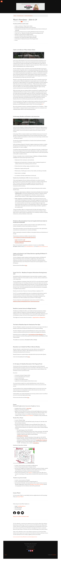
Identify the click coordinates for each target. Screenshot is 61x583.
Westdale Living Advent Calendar (36, 484)
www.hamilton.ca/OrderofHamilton (36, 334)
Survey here (28, 408)
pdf (24, 239)
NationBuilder (54, 554)
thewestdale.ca (36, 442)
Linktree (30, 472)
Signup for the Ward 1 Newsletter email (21, 516)
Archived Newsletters (29, 15)
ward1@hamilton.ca (21, 506)
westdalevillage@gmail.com (22, 435)
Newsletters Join (20, 15)
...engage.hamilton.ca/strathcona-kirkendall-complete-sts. (24, 237)
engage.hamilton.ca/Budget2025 (39, 317)
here (42, 104)
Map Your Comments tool (43, 246)
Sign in (6, 554)
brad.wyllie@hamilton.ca (29, 246)
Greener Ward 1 (16, 493)
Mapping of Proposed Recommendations (23, 241)
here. (29, 356)
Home (15, 15)
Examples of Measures (19, 242)
